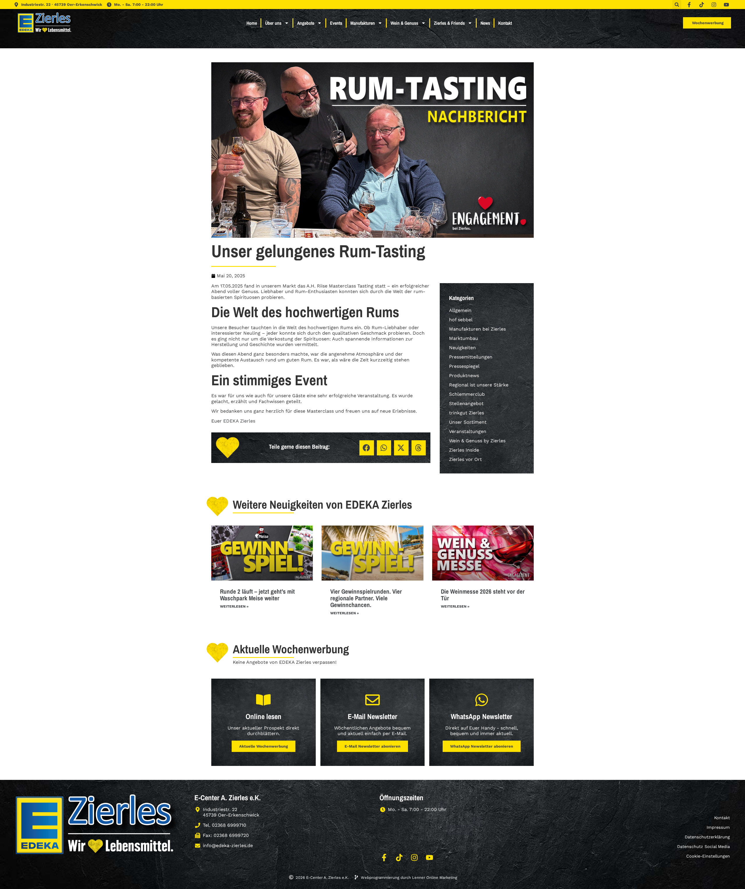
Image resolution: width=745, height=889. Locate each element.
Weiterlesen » (234, 606)
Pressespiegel (464, 366)
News (485, 23)
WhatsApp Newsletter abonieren (481, 746)
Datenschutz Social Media (703, 846)
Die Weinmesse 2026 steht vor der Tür (483, 594)
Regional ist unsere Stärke (478, 385)
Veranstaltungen (467, 431)
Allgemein (460, 310)
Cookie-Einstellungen (708, 856)
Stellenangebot (466, 403)
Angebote (305, 23)
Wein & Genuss (404, 23)
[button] (676, 4)
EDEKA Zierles (239, 421)
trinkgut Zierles (466, 413)
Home (251, 23)
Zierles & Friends (449, 23)
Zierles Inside (464, 450)
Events (336, 23)
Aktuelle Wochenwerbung (263, 746)
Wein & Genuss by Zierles (477, 440)
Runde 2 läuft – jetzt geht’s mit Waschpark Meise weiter (257, 594)
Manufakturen (362, 23)
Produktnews (464, 375)
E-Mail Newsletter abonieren (372, 746)
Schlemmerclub (467, 394)
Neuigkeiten (462, 347)
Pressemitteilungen (470, 357)
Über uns (273, 23)
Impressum (718, 827)
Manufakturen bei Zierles (477, 329)
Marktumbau (463, 338)
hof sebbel (461, 319)
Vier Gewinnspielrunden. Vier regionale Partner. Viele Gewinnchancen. (366, 598)
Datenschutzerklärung (707, 837)
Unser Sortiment (468, 422)
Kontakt (505, 23)
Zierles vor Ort (465, 459)
